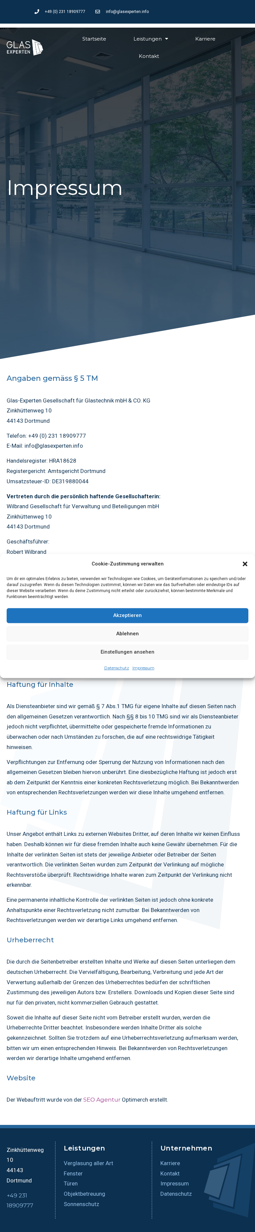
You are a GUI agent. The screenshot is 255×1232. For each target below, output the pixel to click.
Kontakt (149, 56)
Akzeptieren (127, 616)
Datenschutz (116, 667)
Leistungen (147, 39)
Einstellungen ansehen (127, 652)
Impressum (143, 667)
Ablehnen (127, 634)
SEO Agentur (102, 1099)
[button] (245, 564)
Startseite (94, 39)
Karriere (205, 39)
